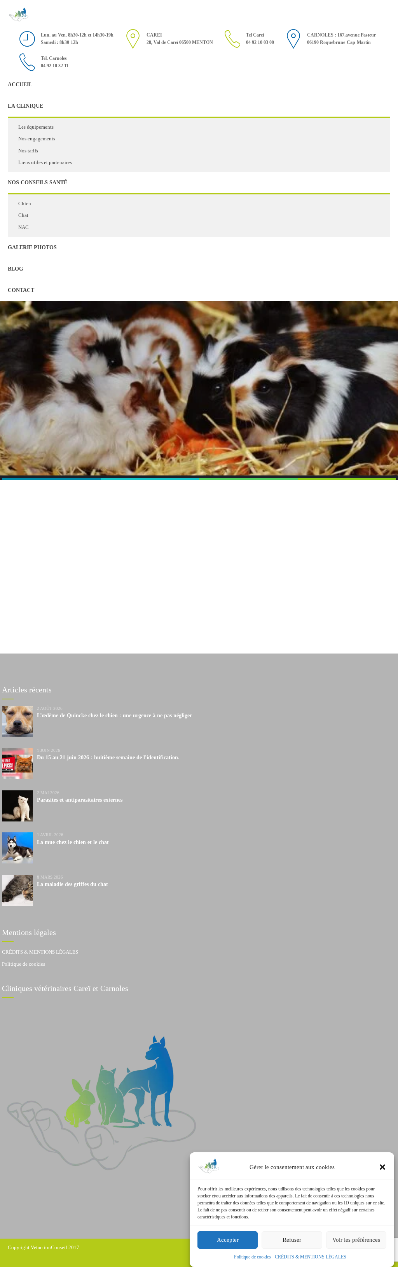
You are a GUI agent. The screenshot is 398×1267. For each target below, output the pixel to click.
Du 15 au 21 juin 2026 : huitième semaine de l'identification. (108, 757)
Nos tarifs (28, 151)
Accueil (20, 84)
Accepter (228, 1240)
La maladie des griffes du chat (72, 884)
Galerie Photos (32, 247)
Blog (15, 269)
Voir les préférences (356, 1240)
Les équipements (36, 127)
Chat (23, 215)
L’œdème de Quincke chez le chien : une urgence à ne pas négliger (114, 715)
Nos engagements (36, 139)
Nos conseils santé (37, 182)
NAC (23, 227)
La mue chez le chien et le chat (73, 842)
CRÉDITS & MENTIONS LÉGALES (310, 1257)
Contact (21, 290)
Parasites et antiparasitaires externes (79, 800)
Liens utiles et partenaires (45, 162)
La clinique (25, 106)
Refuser (292, 1240)
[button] (382, 1167)
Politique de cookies (252, 1257)
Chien (24, 203)
